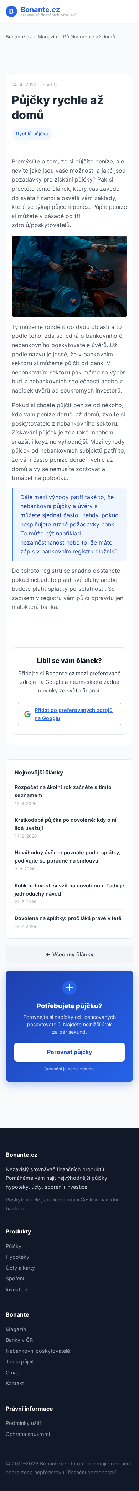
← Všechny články (70, 954)
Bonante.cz (19, 36)
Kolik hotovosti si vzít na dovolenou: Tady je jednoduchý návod (69, 889)
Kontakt (15, 1383)
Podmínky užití (23, 1423)
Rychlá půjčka (32, 133)
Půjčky (13, 1246)
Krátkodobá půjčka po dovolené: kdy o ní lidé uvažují (66, 824)
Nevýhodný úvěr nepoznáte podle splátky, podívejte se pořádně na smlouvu (67, 856)
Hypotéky (17, 1257)
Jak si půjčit (20, 1361)
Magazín (47, 36)
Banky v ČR (19, 1340)
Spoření (15, 1278)
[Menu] (127, 11)
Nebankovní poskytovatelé (38, 1351)
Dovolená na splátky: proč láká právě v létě (68, 918)
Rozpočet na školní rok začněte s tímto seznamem (63, 791)
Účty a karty (20, 1268)
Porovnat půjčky (69, 1051)
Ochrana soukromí (28, 1434)
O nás (13, 1373)
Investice (16, 1289)
